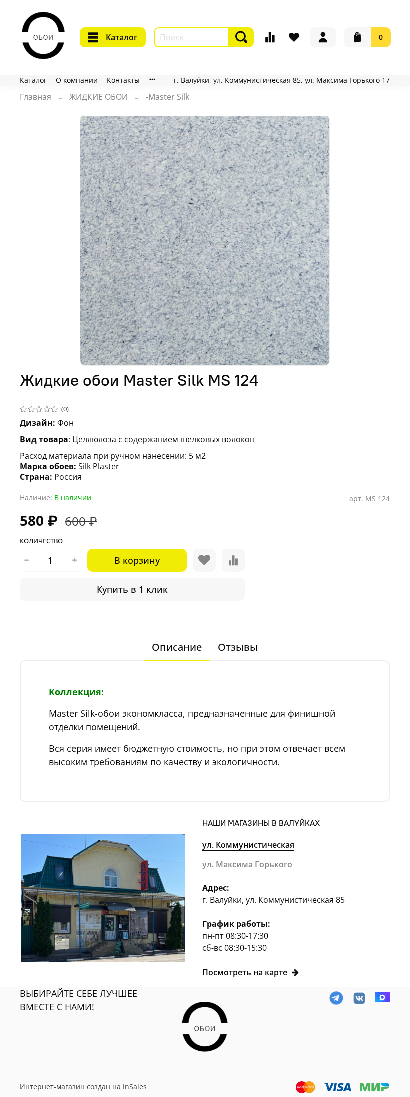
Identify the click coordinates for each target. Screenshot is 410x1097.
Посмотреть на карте (245, 972)
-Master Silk (168, 96)
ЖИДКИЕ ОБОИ (99, 96)
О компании (77, 80)
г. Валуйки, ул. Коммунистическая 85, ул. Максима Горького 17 (282, 80)
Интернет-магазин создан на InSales (83, 1086)
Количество (41, 541)
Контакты (123, 80)
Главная (36, 96)
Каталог (122, 37)
